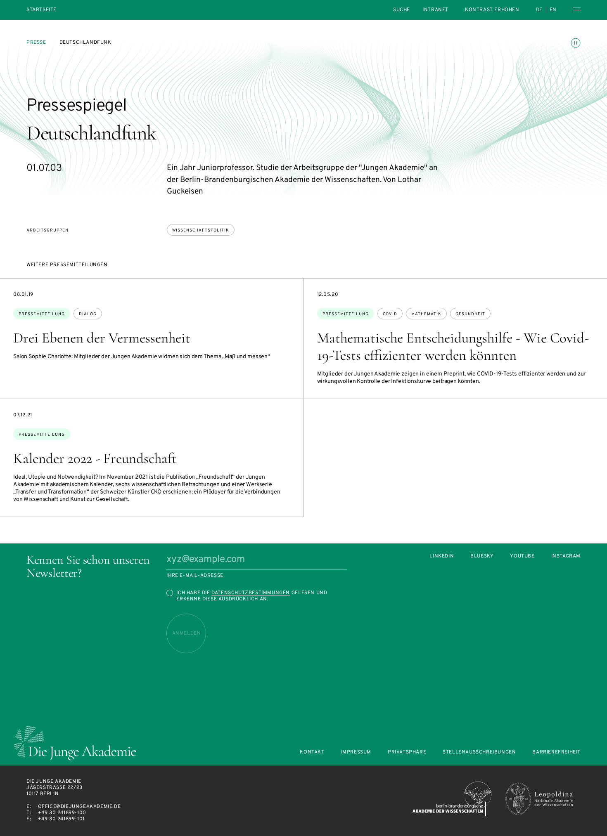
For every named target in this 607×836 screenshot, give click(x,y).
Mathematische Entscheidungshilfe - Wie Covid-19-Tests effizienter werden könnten (453, 346)
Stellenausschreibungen (479, 752)
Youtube (522, 556)
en (553, 10)
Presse (36, 42)
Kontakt (312, 752)
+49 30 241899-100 (62, 813)
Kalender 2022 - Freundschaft (95, 458)
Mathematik (426, 314)
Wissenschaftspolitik (200, 230)
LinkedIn (441, 556)
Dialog (88, 314)
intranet (435, 10)
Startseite (41, 10)
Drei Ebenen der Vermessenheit (101, 338)
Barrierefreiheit (556, 752)
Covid (390, 314)
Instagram (566, 556)
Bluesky (481, 556)
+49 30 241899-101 (61, 819)
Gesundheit (470, 314)
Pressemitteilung (42, 314)
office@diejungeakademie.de (79, 806)
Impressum (356, 752)
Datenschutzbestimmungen (250, 593)
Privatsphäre (407, 752)
